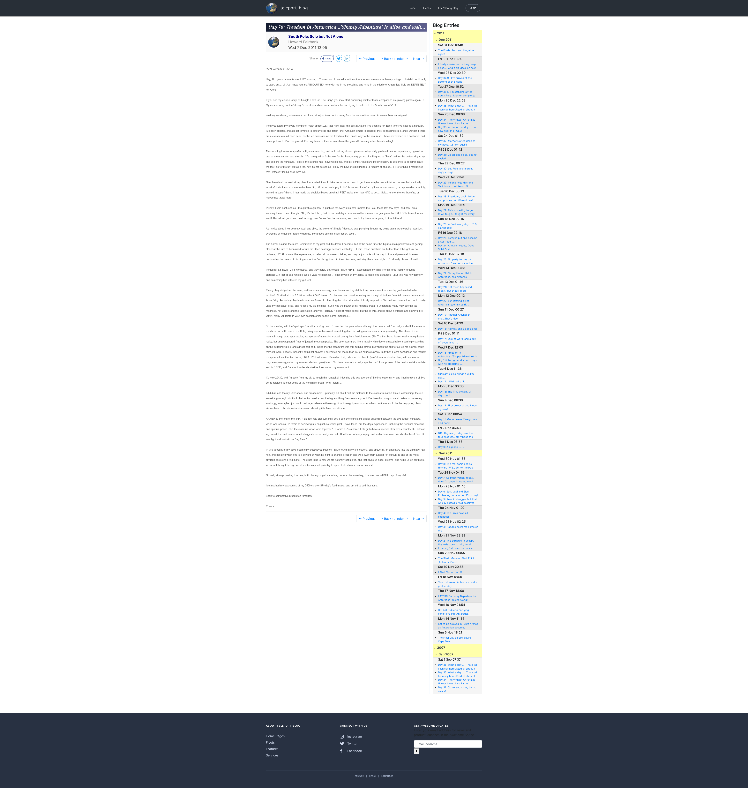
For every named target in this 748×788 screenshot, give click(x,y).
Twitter (352, 744)
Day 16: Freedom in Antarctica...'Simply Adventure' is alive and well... (457, 354)
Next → (418, 59)
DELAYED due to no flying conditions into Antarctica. (453, 612)
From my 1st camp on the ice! (455, 548)
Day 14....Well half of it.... (453, 381)
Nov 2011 (445, 453)
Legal (372, 776)
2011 (440, 33)
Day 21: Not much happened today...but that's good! (455, 289)
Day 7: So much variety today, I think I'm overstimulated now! (456, 479)
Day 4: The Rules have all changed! (453, 515)
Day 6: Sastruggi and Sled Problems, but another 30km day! (458, 493)
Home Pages (275, 736)
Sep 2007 (445, 654)
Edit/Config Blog (448, 8)
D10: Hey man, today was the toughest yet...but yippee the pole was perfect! (455, 435)
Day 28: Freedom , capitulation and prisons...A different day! (456, 198)
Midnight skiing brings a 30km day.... (456, 375)
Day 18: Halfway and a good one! (457, 328)
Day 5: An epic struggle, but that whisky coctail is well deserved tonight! (457, 501)
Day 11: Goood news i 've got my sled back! (457, 421)
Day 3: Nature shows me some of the (458, 528)
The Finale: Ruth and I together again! (456, 52)
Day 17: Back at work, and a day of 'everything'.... (457, 340)
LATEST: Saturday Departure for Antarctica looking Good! (457, 598)
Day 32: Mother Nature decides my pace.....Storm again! (456, 142)
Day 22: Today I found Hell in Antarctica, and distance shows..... (455, 275)
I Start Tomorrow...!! (450, 572)
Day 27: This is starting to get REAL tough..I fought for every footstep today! (456, 212)
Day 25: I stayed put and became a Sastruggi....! (457, 239)
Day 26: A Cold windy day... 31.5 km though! (457, 226)
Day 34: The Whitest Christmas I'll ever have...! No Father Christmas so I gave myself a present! (456, 121)
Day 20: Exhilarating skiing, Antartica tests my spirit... (454, 302)
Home (412, 8)
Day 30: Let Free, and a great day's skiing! (455, 170)
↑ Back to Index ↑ (394, 59)
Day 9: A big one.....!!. (451, 447)
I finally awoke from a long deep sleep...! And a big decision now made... (457, 66)
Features (272, 749)
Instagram (354, 736)
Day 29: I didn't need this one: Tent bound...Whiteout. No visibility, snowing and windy (456, 184)
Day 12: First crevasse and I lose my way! (457, 407)
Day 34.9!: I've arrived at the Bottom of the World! (455, 80)
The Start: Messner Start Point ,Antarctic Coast (456, 560)
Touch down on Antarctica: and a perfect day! (457, 584)
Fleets (427, 8)
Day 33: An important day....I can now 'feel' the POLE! (457, 129)
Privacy (359, 776)
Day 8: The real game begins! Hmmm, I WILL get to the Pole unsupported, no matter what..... (457, 465)
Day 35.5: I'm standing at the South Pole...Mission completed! (457, 93)
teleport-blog (293, 7)
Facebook (354, 751)
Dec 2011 (445, 39)
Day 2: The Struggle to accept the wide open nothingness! (456, 542)
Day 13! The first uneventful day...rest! (454, 393)
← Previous (367, 59)
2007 (440, 647)
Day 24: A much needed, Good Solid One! (456, 247)
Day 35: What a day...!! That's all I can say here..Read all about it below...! (457, 107)
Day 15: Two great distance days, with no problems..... (457, 362)
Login (473, 7)
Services (272, 755)
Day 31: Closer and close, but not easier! (457, 156)
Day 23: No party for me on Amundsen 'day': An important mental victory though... (456, 261)
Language (387, 776)
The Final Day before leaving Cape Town (455, 639)
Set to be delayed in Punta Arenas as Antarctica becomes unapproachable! (458, 625)
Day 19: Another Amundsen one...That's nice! (454, 316)
